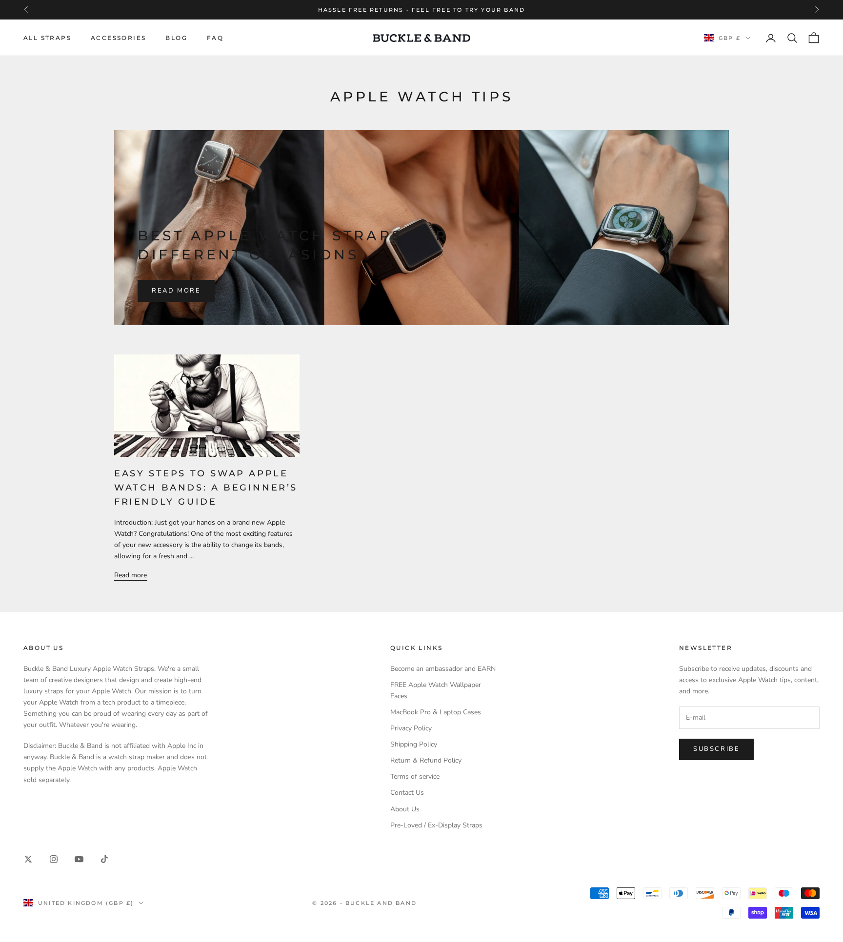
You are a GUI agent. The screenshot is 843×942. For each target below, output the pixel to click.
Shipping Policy (413, 744)
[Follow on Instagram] (54, 859)
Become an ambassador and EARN (443, 668)
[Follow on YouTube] (79, 859)
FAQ (215, 37)
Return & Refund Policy (426, 760)
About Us (405, 809)
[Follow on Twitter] (28, 859)
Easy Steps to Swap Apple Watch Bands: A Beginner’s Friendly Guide (206, 487)
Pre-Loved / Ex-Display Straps (436, 825)
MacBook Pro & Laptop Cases (435, 712)
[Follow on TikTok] (104, 859)
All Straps (47, 37)
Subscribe (716, 749)
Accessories (118, 37)
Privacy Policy (411, 728)
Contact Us (407, 792)
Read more (176, 290)
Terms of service (415, 776)
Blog (176, 37)
